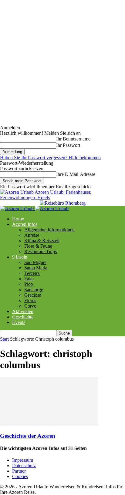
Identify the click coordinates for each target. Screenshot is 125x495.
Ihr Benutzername (73, 138)
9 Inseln (19, 256)
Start (4, 339)
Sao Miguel (35, 262)
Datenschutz (24, 465)
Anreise (31, 235)
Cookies (20, 476)
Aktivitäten (22, 311)
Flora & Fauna (38, 246)
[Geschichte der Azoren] (49, 424)
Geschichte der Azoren (27, 436)
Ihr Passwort (68, 145)
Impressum (22, 460)
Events (18, 322)
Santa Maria (35, 267)
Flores (30, 300)
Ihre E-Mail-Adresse (75, 174)
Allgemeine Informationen (49, 229)
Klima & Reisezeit (41, 240)
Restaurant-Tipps (40, 251)
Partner (19, 471)
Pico (28, 284)
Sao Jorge (33, 289)
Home (18, 218)
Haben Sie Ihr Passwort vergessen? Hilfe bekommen (50, 157)
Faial (29, 278)
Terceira (32, 273)
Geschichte (22, 316)
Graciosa (32, 295)
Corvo (30, 306)
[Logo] (17, 208)
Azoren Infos (24, 224)
